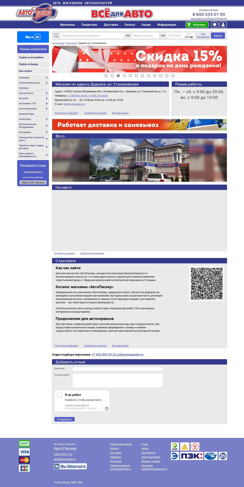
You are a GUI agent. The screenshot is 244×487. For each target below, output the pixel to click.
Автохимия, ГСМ (27, 103)
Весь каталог (25, 70)
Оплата (130, 24)
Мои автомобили (203, 35)
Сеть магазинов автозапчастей (82, 3)
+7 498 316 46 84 (98, 95)
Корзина (199, 24)
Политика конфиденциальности (154, 467)
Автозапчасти (26, 93)
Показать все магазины (92, 253)
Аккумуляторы (26, 113)
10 (161, 76)
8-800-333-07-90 (209, 14)
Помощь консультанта (33, 49)
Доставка (111, 24)
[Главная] (37, 13)
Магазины (67, 24)
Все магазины (120, 113)
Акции (145, 448)
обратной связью (33, 182)
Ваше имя (59, 368)
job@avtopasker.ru (130, 354)
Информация (166, 24)
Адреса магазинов (121, 444)
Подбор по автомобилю (31, 57)
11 (167, 76)
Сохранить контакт (95, 113)
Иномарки (24, 77)
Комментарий (62, 374)
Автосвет (23, 98)
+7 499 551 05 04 (77, 95)
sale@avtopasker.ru (33, 171)
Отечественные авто (29, 82)
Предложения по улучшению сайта (120, 467)
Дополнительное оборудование (27, 125)
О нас (144, 444)
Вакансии (115, 457)
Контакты (116, 461)
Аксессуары (25, 118)
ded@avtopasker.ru (74, 104)
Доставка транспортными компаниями (199, 451)
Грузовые (24, 87)
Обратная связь (150, 457)
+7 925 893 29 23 (104, 354)
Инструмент (25, 132)
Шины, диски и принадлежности (27, 155)
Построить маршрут (66, 113)
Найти (218, 35)
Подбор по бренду (28, 64)
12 (173, 76)
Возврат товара (150, 461)
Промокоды (148, 452)
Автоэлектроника (28, 108)
